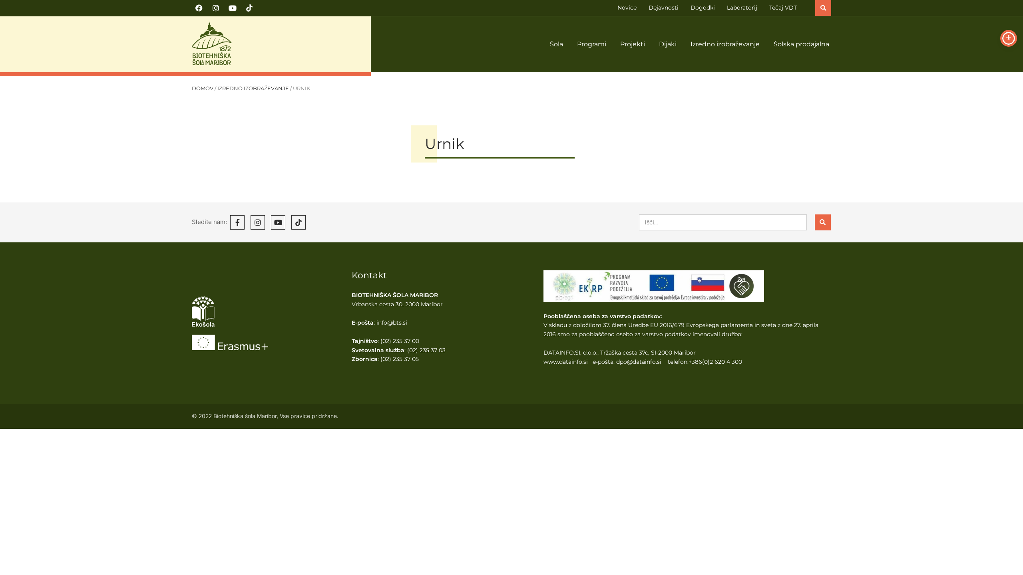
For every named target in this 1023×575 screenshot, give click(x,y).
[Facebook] (199, 8)
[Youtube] (232, 8)
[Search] (823, 222)
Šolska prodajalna (801, 44)
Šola (556, 44)
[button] (823, 8)
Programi (591, 44)
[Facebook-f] (237, 222)
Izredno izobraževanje (725, 44)
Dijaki (668, 44)
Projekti (632, 44)
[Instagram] (216, 8)
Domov (202, 88)
